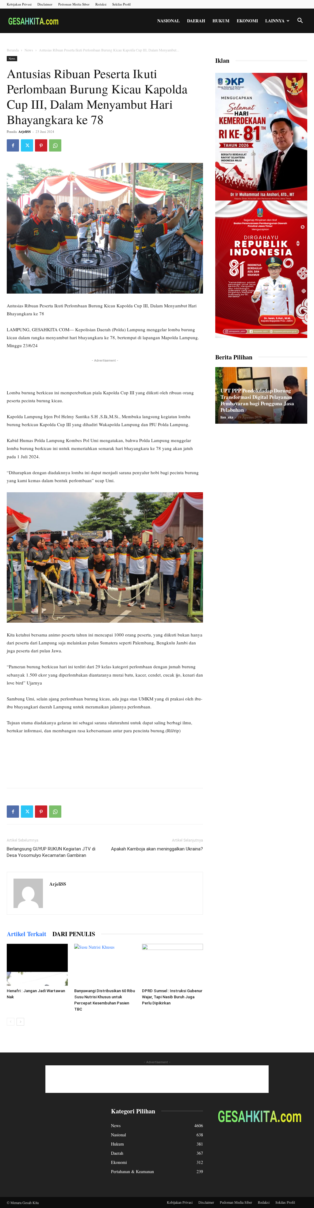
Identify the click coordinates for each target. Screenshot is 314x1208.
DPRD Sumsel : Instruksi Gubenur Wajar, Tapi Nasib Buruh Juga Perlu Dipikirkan (172, 997)
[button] (300, 21)
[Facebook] (13, 145)
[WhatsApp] (55, 145)
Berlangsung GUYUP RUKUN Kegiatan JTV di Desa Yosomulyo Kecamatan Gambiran (51, 852)
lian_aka (226, 417)
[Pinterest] (41, 145)
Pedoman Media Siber (74, 4)
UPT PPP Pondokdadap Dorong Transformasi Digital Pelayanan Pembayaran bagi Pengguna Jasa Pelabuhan (257, 400)
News (29, 49)
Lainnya (275, 20)
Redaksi (100, 4)
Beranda (13, 49)
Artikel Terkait (26, 933)
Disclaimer (44, 4)
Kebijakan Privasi (19, 4)
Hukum (221, 20)
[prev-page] (10, 1022)
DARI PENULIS (73, 933)
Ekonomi (247, 20)
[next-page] (20, 1022)
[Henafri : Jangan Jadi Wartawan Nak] (37, 965)
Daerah (196, 20)
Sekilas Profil (121, 4)
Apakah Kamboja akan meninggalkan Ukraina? (157, 849)
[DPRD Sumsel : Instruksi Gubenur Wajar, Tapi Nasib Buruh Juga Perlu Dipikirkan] (172, 965)
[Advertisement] (105, 373)
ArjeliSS (24, 131)
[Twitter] (27, 145)
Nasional (168, 20)
